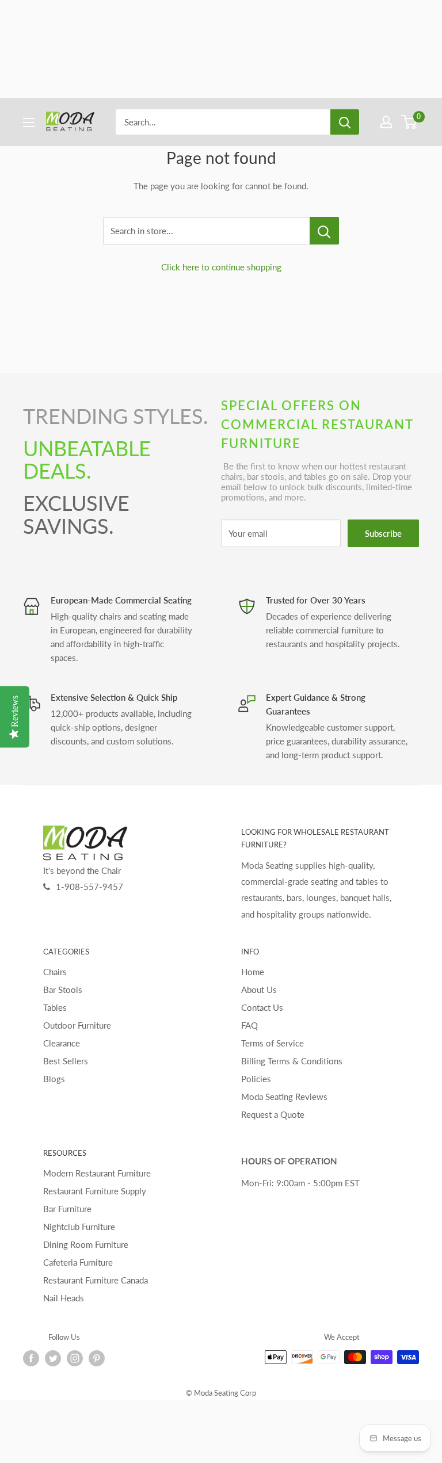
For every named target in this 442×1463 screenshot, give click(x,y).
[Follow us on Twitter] (53, 1358)
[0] (409, 122)
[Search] (344, 122)
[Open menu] (29, 122)
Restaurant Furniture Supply (94, 1191)
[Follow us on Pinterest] (97, 1358)
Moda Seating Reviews (284, 1096)
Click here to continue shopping (221, 267)
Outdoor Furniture (77, 1025)
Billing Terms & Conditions (291, 1061)
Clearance (61, 1043)
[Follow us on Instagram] (75, 1358)
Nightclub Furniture (79, 1226)
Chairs (55, 972)
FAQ (249, 1025)
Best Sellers (65, 1061)
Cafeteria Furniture (78, 1262)
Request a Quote (272, 1114)
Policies (256, 1079)
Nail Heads (63, 1298)
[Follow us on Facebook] (31, 1358)
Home (252, 972)
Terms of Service (272, 1043)
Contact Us (262, 1007)
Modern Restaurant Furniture (97, 1173)
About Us (259, 989)
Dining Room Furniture (85, 1244)
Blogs (54, 1079)
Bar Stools (62, 989)
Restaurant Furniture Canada (95, 1280)
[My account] (386, 122)
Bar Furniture (67, 1209)
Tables (55, 1007)
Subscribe (383, 533)
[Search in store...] (324, 231)
